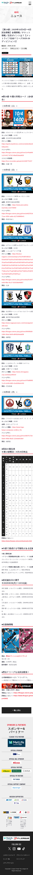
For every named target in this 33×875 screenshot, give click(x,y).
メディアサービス (8, 863)
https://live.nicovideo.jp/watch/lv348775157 (17, 161)
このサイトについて (9, 855)
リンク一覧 (6, 859)
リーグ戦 (24, 48)
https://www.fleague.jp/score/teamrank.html (17, 541)
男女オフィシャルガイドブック (16, 656)
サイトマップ (20, 859)
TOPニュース (14, 48)
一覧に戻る (16, 710)
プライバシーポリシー (23, 855)
